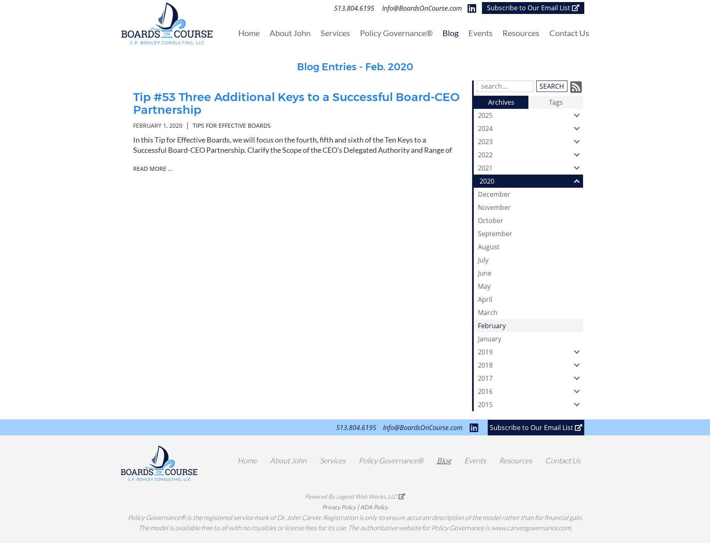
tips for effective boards (232, 125)
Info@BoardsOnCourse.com (422, 8)
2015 (485, 404)
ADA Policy (374, 507)
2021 (485, 168)
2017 (485, 378)
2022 (485, 154)
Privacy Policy (339, 507)
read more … (153, 169)
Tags (556, 102)
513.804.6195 (354, 8)
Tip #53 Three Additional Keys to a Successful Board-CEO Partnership (296, 103)
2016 (485, 391)
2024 (485, 128)
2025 (485, 115)
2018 (485, 365)
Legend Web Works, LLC (367, 496)
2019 (485, 352)
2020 (486, 181)
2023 (485, 141)
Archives (501, 102)
